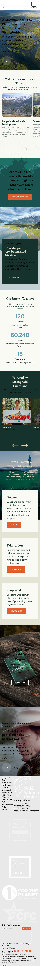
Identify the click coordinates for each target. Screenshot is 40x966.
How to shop (16, 611)
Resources (7, 799)
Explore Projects (20, 197)
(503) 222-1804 (21, 808)
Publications (7, 792)
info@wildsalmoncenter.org (26, 810)
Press (4, 809)
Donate (14, 525)
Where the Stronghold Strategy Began (20, 654)
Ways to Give (6, 778)
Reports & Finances (6, 796)
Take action (16, 569)
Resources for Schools (7, 783)
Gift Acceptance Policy (7, 804)
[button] (24, 149)
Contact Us (7, 790)
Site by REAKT (7, 952)
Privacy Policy (8, 948)
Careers (6, 787)
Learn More (20, 682)
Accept (4, 965)
